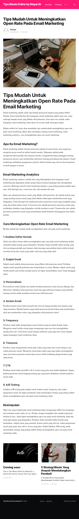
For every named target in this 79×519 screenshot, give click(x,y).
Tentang (58, 5)
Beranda (48, 5)
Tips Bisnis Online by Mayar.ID (22, 4)
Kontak (42, 501)
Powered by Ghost (70, 501)
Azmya (13, 29)
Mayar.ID (49, 501)
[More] (65, 4)
